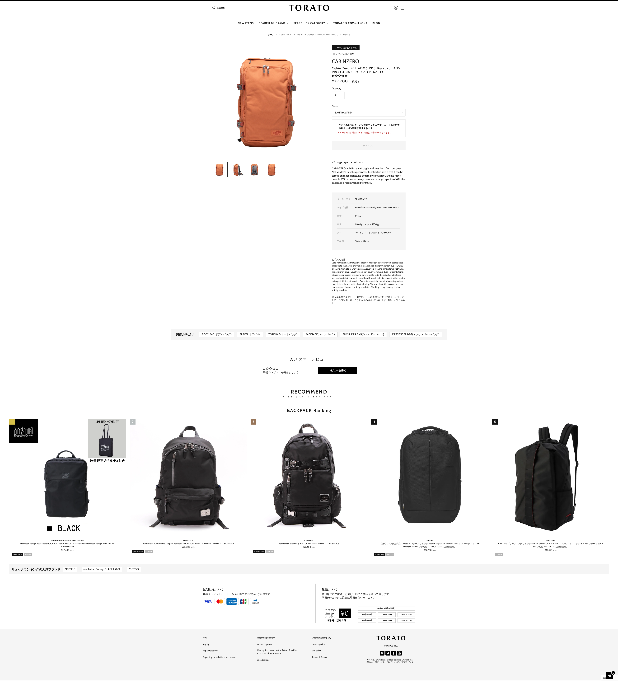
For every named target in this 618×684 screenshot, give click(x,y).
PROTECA (134, 569)
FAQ (205, 637)
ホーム (271, 34)
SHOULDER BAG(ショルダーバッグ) (363, 334)
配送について (329, 589)
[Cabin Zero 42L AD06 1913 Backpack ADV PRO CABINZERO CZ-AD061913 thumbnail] (272, 169)
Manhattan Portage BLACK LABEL (67, 540)
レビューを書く (337, 370)
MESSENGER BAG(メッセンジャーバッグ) (416, 334)
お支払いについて (213, 589)
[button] (339, 75)
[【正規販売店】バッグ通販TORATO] (309, 8)
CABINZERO (345, 61)
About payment (264, 644)
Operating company (321, 637)
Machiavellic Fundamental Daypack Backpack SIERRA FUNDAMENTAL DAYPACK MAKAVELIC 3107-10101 (188, 544)
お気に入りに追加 (345, 54)
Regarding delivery (266, 637)
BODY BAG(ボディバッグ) (217, 334)
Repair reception (210, 650)
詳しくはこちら (397, 300)
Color (335, 106)
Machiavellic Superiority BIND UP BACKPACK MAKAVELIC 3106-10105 (309, 544)
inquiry (206, 644)
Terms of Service (319, 657)
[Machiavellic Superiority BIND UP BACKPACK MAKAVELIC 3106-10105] (309, 477)
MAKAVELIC (188, 540)
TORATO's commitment (350, 23)
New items (246, 23)
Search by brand (272, 23)
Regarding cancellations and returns (219, 657)
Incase (429, 540)
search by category (309, 23)
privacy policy (318, 644)
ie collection (263, 659)
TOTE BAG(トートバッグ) (282, 334)
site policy (316, 650)
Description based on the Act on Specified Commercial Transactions (277, 652)
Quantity (336, 88)
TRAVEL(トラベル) (250, 334)
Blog (376, 23)
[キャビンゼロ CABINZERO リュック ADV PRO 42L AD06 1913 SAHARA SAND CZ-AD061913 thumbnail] (219, 169)
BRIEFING (550, 540)
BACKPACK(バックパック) (320, 334)
